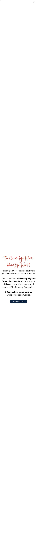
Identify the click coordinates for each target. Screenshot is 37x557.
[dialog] (18, 278)
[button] (18, 301)
